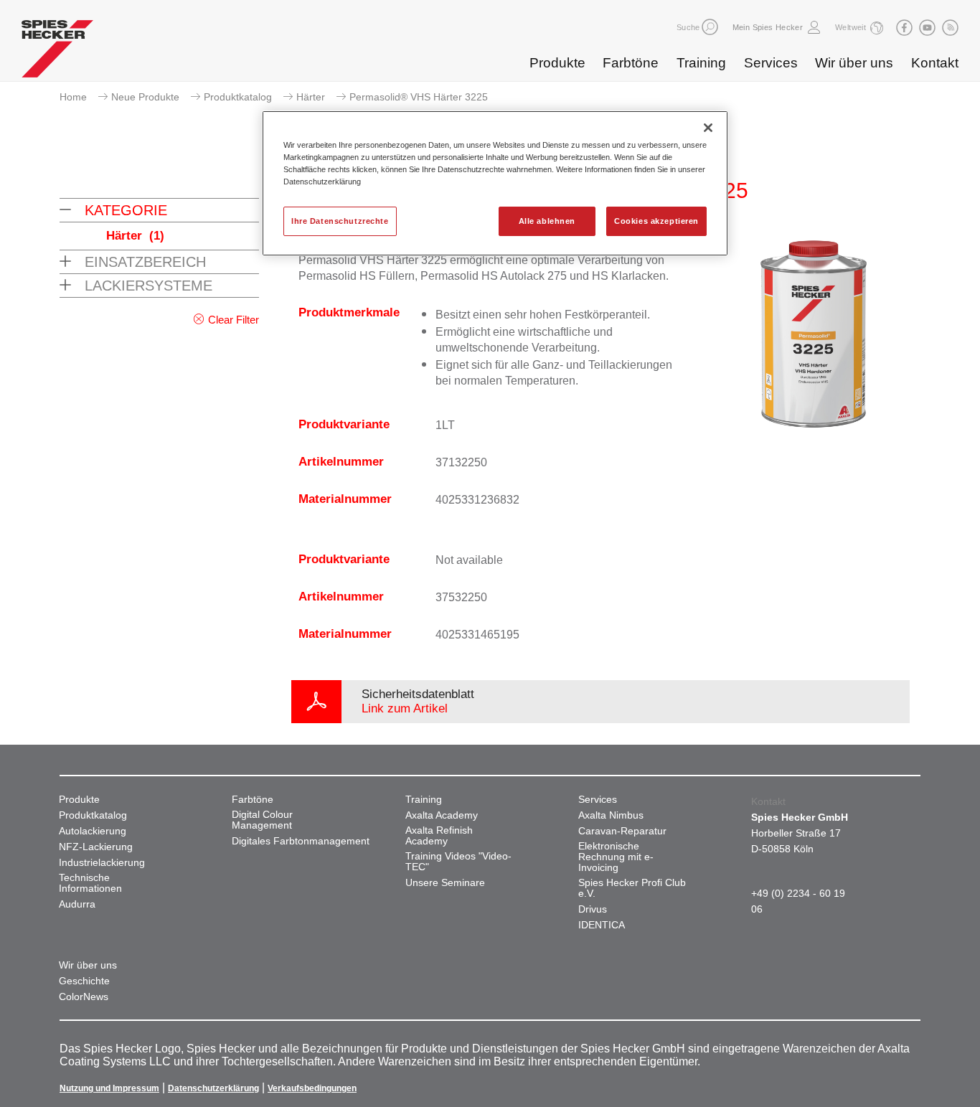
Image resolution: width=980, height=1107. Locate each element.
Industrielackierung (102, 862)
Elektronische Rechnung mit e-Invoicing (616, 857)
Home (73, 97)
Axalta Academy (441, 815)
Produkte (557, 62)
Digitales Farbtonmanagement (300, 841)
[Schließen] (708, 127)
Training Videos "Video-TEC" (458, 861)
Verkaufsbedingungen (312, 1088)
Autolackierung (92, 831)
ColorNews (83, 996)
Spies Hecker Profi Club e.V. (632, 888)
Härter (310, 97)
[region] (495, 183)
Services (771, 62)
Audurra (77, 904)
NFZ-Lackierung (96, 847)
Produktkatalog (238, 97)
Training (701, 62)
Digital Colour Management (262, 820)
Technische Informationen (90, 883)
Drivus (592, 909)
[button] (710, 27)
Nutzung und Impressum (109, 1088)
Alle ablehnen (547, 221)
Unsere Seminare (445, 882)
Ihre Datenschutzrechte (340, 221)
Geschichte (84, 981)
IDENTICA (601, 925)
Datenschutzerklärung (213, 1088)
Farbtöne (631, 62)
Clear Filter (233, 320)
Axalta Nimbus (611, 815)
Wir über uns (854, 62)
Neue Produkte (145, 97)
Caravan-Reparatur (622, 831)
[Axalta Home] (57, 52)
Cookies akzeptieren (656, 221)
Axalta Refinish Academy (439, 836)
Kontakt (934, 62)
